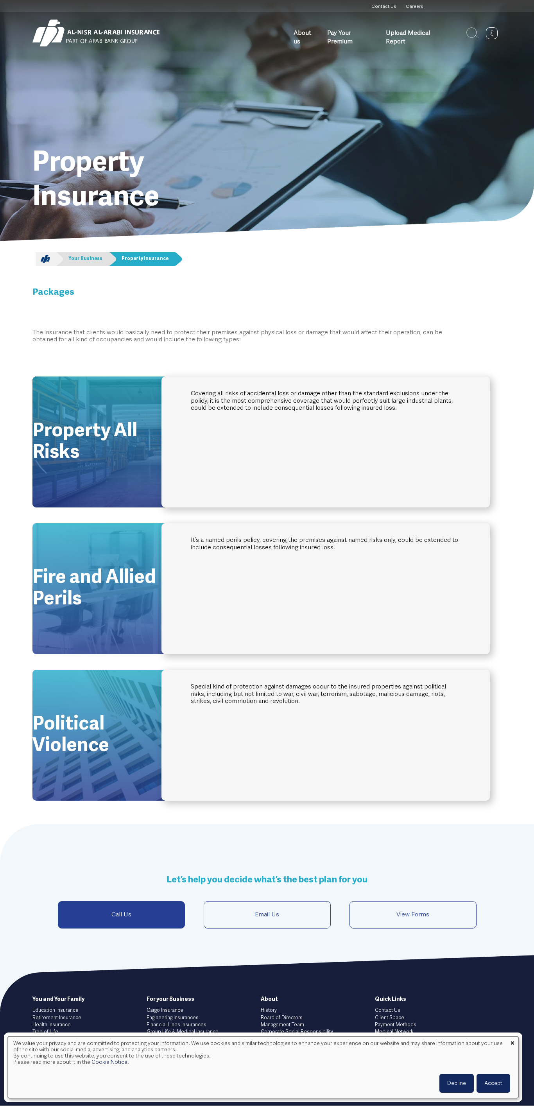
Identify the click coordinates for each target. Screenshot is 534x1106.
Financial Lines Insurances (176, 1024)
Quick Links (390, 999)
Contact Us (383, 6)
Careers (414, 6)
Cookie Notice (109, 1062)
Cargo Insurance (165, 1010)
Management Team (282, 1024)
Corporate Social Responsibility (297, 1031)
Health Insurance (51, 1024)
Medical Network (394, 1031)
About (269, 999)
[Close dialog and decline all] (512, 1041)
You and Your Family (58, 999)
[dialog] (263, 1067)
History (269, 1010)
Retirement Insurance (56, 1017)
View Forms (412, 915)
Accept (493, 1083)
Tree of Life (45, 1031)
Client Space (389, 1017)
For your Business (170, 999)
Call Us (121, 915)
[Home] (95, 33)
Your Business (85, 258)
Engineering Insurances (173, 1017)
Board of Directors (282, 1017)
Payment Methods (395, 1024)
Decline (456, 1083)
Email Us (267, 915)
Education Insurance (55, 1010)
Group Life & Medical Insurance (183, 1031)
